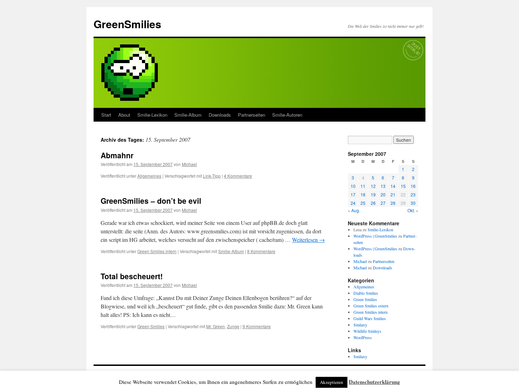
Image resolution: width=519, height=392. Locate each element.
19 (373, 194)
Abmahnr (117, 155)
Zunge (233, 326)
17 (353, 194)
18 (362, 194)
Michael (189, 164)
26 (373, 203)
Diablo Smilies (365, 293)
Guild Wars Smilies (369, 318)
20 (383, 194)
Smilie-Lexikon (152, 114)
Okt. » (412, 210)
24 (353, 203)
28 (392, 203)
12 (373, 186)
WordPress (362, 337)
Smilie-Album (188, 114)
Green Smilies (151, 326)
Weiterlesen (308, 239)
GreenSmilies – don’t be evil (151, 200)
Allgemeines (149, 176)
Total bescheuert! (132, 276)
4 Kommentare (238, 176)
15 (403, 186)
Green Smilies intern (157, 251)
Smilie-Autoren (287, 114)
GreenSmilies (127, 23)
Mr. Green (215, 326)
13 (383, 186)
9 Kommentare (257, 326)
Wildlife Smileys (367, 331)
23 (413, 194)
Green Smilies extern (370, 305)
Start (106, 114)
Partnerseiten (251, 114)
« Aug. (354, 210)
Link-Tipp (212, 176)
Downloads (220, 114)
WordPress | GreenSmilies (375, 236)
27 (383, 203)
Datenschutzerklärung (374, 382)
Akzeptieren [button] (331, 382)
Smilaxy (360, 324)
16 (413, 186)
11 (362, 186)
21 (392, 194)
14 (392, 186)
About (124, 114)
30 (413, 203)
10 (353, 186)
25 (362, 203)
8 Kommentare (261, 251)
